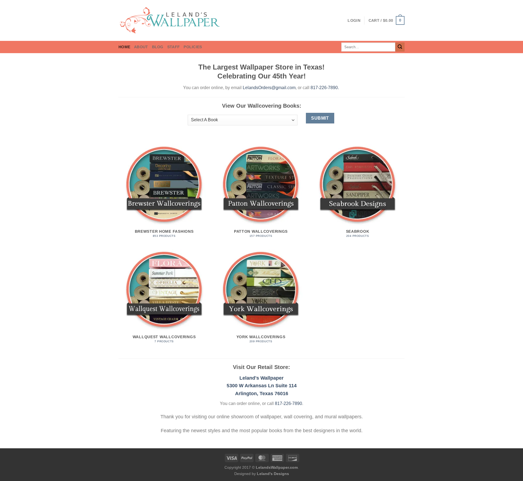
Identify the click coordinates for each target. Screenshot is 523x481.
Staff (173, 47)
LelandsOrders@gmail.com (269, 87)
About (141, 47)
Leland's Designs (273, 473)
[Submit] (400, 47)
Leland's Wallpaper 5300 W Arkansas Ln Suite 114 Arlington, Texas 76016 (262, 386)
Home (124, 47)
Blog (157, 47)
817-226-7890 (324, 87)
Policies (193, 47)
